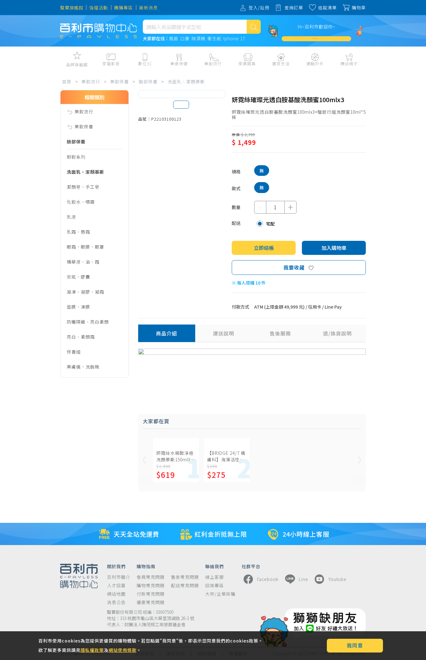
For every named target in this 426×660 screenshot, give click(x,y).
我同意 (355, 645)
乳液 (71, 217)
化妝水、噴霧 (81, 202)
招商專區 (214, 585)
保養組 (74, 352)
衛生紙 (214, 39)
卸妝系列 (76, 157)
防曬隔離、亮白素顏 (88, 322)
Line (303, 579)
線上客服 (214, 577)
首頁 (66, 81)
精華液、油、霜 (83, 262)
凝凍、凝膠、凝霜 (85, 292)
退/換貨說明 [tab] (337, 333)
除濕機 (198, 39)
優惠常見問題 (151, 602)
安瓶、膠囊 (78, 277)
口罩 (185, 39)
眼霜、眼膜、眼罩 (85, 247)
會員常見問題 (151, 577)
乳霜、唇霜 (78, 232)
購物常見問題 (151, 585)
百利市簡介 (118, 577)
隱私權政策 (92, 650)
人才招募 (116, 585)
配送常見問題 (185, 585)
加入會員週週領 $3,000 (316, 38)
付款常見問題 (151, 594)
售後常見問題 (185, 577)
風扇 (173, 39)
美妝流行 (90, 81)
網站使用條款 (123, 650)
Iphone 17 (234, 39)
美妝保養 (119, 81)
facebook (267, 579)
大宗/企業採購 (220, 594)
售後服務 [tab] (280, 333)
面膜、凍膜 (78, 307)
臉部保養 (148, 81)
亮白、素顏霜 (81, 337)
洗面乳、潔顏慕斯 (186, 81)
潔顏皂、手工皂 (83, 187)
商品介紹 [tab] (166, 333)
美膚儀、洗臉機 (83, 367)
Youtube (337, 579)
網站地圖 (116, 594)
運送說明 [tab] (223, 333)
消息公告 (116, 602)
